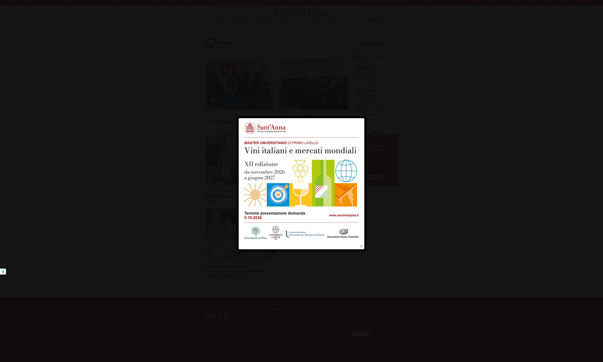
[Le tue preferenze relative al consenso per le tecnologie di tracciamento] (3, 272)
